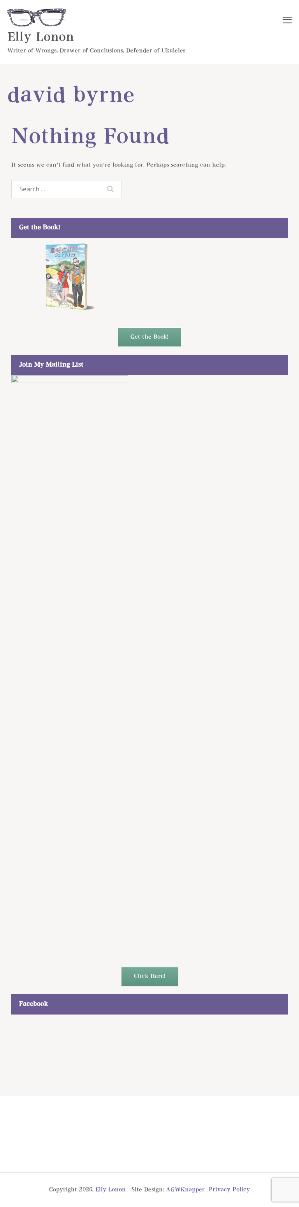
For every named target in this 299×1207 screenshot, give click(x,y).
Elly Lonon (40, 37)
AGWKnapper (185, 1190)
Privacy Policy (229, 1190)
